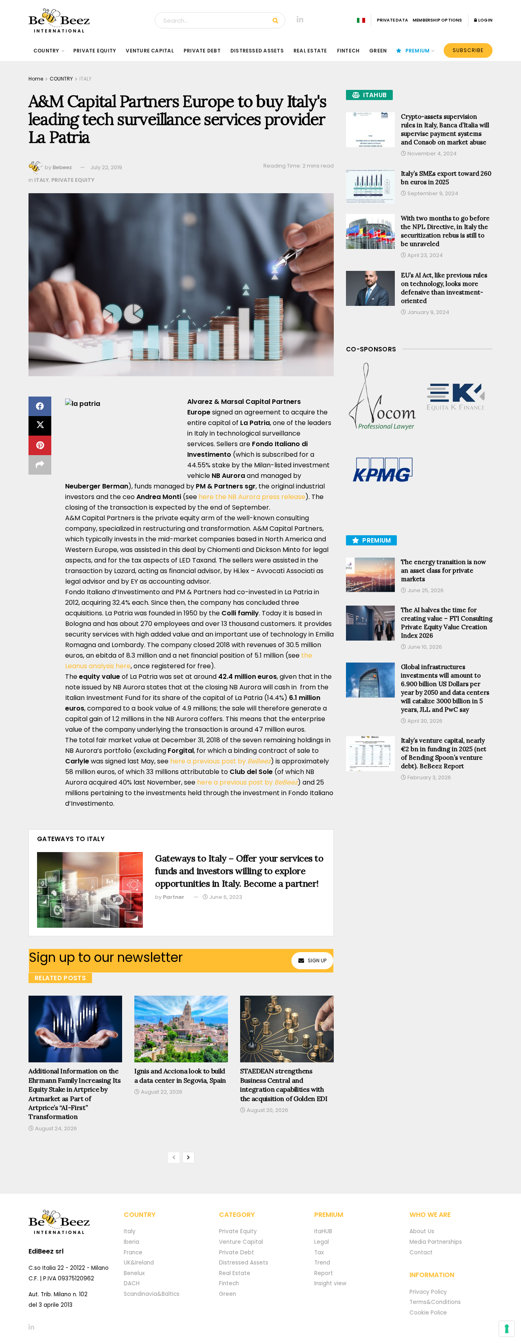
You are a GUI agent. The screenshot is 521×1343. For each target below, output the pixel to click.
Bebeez (62, 167)
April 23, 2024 (424, 255)
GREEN (378, 50)
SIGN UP (317, 960)
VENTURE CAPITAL (150, 50)
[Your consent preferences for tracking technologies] (506, 1328)
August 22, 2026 (161, 1092)
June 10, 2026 (424, 647)
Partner (173, 897)
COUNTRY (46, 50)
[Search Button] (277, 20)
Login (485, 20)
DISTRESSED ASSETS (257, 50)
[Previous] (174, 1157)
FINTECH (348, 50)
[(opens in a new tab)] (382, 397)
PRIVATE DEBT (202, 50)
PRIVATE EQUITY (94, 50)
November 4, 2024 (431, 153)
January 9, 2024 (427, 312)
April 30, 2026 (424, 721)
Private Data (392, 20)
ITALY (85, 78)
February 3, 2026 (428, 777)
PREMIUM (417, 50)
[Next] (188, 1157)
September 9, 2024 (432, 193)
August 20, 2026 (266, 1110)
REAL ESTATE (310, 50)
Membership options (437, 20)
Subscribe (468, 50)
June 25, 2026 (425, 590)
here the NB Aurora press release (252, 496)
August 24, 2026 (55, 1128)
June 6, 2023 (225, 897)
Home (35, 78)
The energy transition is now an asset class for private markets (443, 570)
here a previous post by (220, 761)
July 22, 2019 (106, 167)
